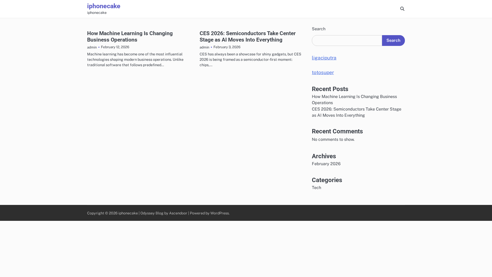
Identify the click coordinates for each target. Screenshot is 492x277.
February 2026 (326, 163)
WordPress (219, 213)
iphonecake (103, 6)
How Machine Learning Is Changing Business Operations (130, 36)
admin (92, 47)
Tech (316, 187)
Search (318, 28)
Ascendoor (178, 213)
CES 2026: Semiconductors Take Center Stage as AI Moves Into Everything (248, 36)
